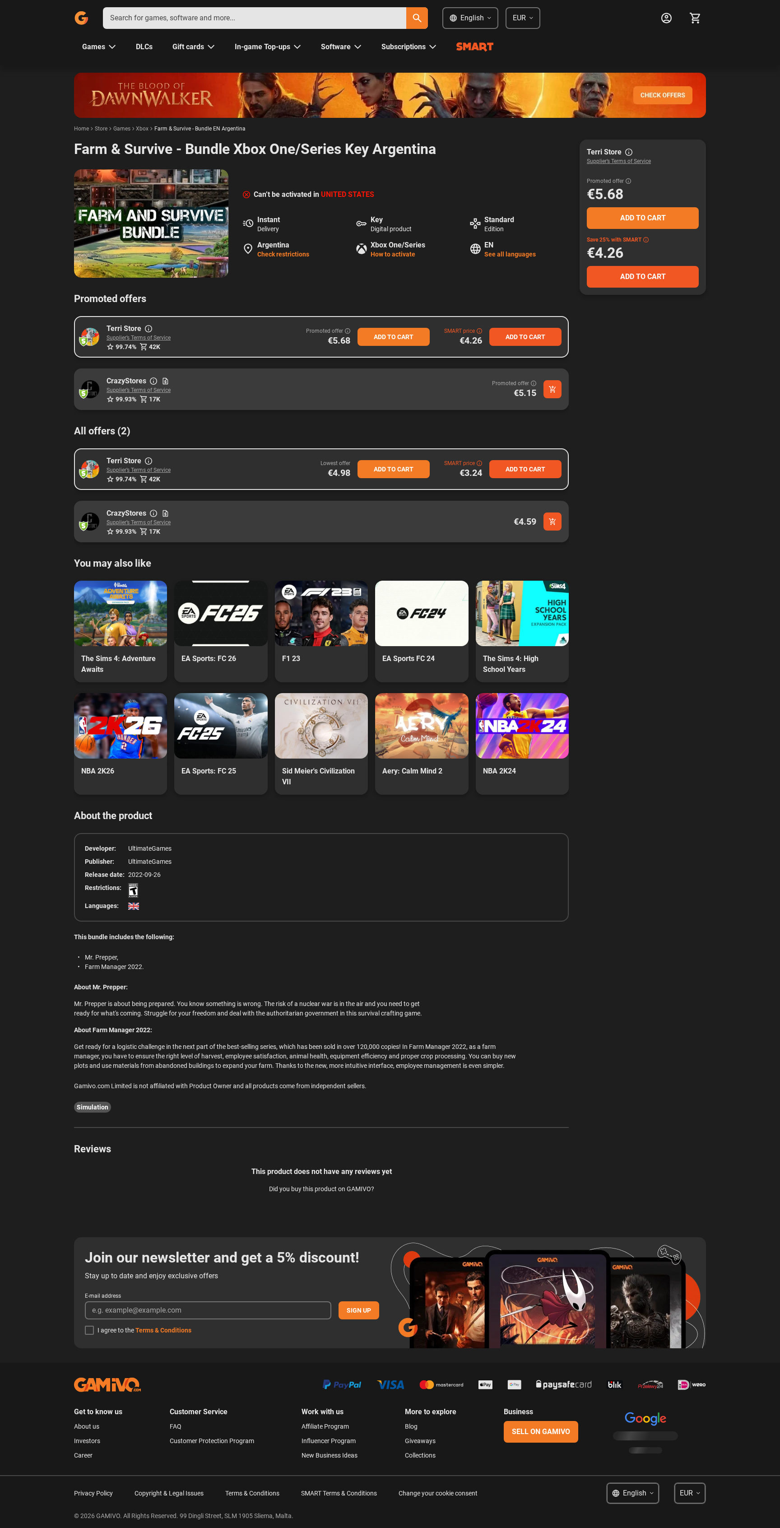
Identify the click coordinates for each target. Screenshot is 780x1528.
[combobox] (254, 18)
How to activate (393, 254)
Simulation (92, 1107)
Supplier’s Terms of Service (139, 338)
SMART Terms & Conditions (339, 1493)
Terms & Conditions (163, 1330)
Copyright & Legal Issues (169, 1493)
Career (83, 1455)
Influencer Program (329, 1440)
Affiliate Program (325, 1426)
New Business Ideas (330, 1455)
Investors (87, 1440)
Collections (420, 1455)
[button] (90, 337)
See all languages (510, 254)
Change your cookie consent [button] (438, 1493)
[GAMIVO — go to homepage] (81, 18)
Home (81, 129)
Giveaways (420, 1440)
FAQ (175, 1426)
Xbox (142, 129)
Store (101, 129)
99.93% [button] (126, 399)
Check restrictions (283, 254)
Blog (411, 1426)
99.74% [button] (126, 346)
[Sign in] (666, 18)
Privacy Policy (93, 1493)
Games (121, 129)
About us (86, 1426)
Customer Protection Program (212, 1440)
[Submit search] (417, 18)
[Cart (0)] (695, 18)
